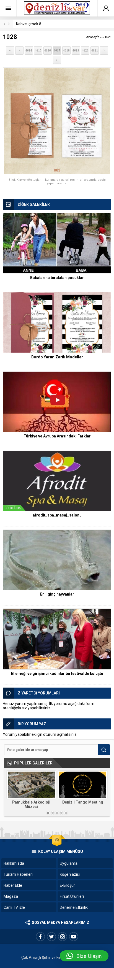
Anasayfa (92, 37)
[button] (84, 955)
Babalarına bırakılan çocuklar (57, 277)
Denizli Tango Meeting (82, 802)
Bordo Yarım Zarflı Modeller (57, 357)
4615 (38, 50)
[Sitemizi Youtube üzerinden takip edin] (73, 936)
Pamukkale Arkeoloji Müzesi (31, 804)
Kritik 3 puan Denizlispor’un (39, 24)
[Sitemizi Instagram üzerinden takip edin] (62, 936)
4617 (57, 50)
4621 (94, 50)
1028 (108, 37)
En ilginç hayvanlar (57, 594)
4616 (47, 50)
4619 (75, 50)
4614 (28, 50)
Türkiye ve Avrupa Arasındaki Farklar (57, 436)
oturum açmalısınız (60, 734)
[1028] (57, 121)
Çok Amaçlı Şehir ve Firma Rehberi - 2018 (57, 957)
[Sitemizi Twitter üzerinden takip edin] (51, 936)
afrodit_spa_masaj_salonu (57, 515)
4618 (66, 50)
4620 (85, 50)
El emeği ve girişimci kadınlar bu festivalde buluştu (57, 673)
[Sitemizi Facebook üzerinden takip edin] (40, 936)
